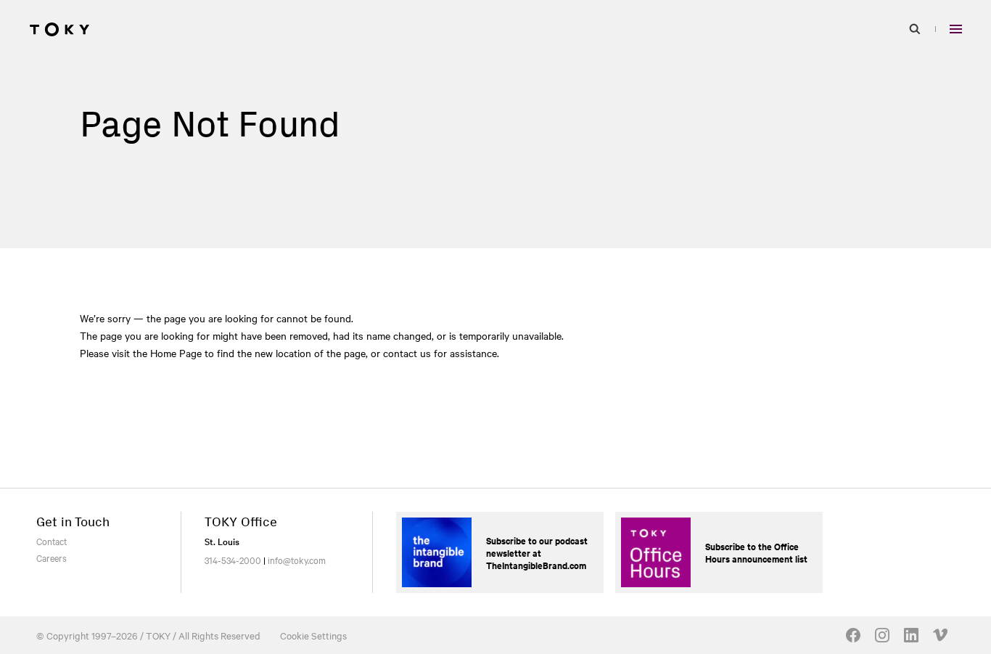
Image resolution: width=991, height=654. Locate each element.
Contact (51, 540)
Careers (51, 557)
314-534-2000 (233, 559)
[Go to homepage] (59, 29)
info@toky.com (297, 559)
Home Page (176, 353)
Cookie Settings (313, 635)
